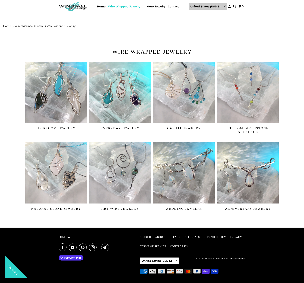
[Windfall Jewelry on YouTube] (73, 247)
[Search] (235, 6)
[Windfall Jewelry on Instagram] (93, 247)
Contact (173, 6)
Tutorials (192, 237)
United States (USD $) (205, 6)
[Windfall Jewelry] (73, 6)
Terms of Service (153, 246)
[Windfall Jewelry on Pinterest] (83, 247)
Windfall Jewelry (213, 258)
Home (101, 6)
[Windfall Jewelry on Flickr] (100, 247)
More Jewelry (156, 6)
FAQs (176, 237)
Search (145, 237)
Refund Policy (215, 237)
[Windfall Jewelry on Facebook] (63, 247)
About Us (162, 237)
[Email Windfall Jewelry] (106, 247)
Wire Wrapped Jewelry (124, 6)
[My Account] (230, 6)
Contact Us (179, 246)
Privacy (236, 237)
